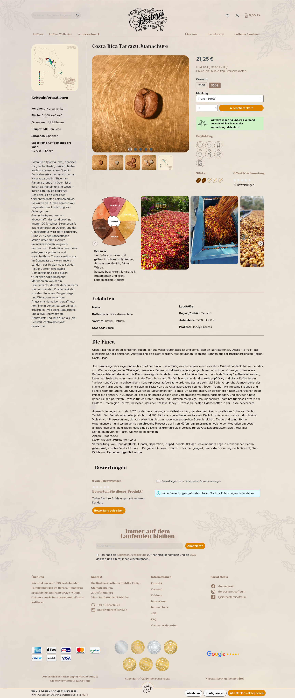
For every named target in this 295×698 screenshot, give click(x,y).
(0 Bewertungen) (244, 185)
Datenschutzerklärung (131, 554)
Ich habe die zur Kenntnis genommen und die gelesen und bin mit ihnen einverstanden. (146, 557)
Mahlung (202, 93)
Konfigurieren (215, 693)
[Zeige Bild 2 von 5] (135, 149)
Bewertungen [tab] (111, 467)
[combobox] (52, 15)
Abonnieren (195, 546)
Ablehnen (193, 693)
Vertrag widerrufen (164, 625)
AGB (193, 554)
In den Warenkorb (241, 108)
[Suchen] (77, 15)
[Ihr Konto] (236, 15)
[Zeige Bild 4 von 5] (146, 149)
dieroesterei (225, 586)
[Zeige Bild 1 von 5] (130, 149)
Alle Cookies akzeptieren (247, 693)
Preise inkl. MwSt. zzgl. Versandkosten (221, 71)
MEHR (85, 695)
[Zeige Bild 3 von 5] (140, 149)
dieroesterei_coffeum (231, 591)
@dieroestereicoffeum (232, 597)
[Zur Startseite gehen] (147, 19)
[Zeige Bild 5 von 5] (151, 149)
